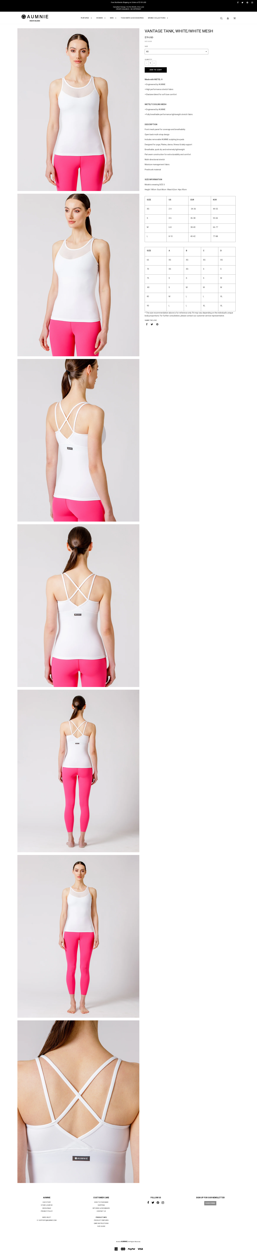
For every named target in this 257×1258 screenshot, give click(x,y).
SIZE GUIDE (148, 41)
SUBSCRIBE (210, 1203)
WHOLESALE (46, 1208)
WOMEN (99, 18)
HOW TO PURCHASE (101, 1202)
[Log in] (228, 18)
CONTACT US (101, 1211)
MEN (112, 18)
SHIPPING (101, 1205)
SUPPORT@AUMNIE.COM (47, 1220)
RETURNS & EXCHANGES (101, 1208)
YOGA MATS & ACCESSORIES (132, 18)
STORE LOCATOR (46, 1205)
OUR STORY (47, 1202)
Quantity (148, 59)
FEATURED (85, 18)
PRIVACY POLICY (47, 1211)
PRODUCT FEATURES (101, 1220)
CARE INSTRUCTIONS (101, 1223)
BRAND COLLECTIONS (157, 18)
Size (146, 46)
